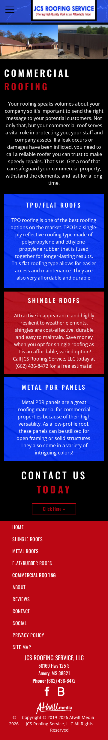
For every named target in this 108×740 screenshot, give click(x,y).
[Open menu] (9, 9)
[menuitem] (54, 527)
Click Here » (54, 508)
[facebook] (47, 692)
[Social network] (61, 692)
